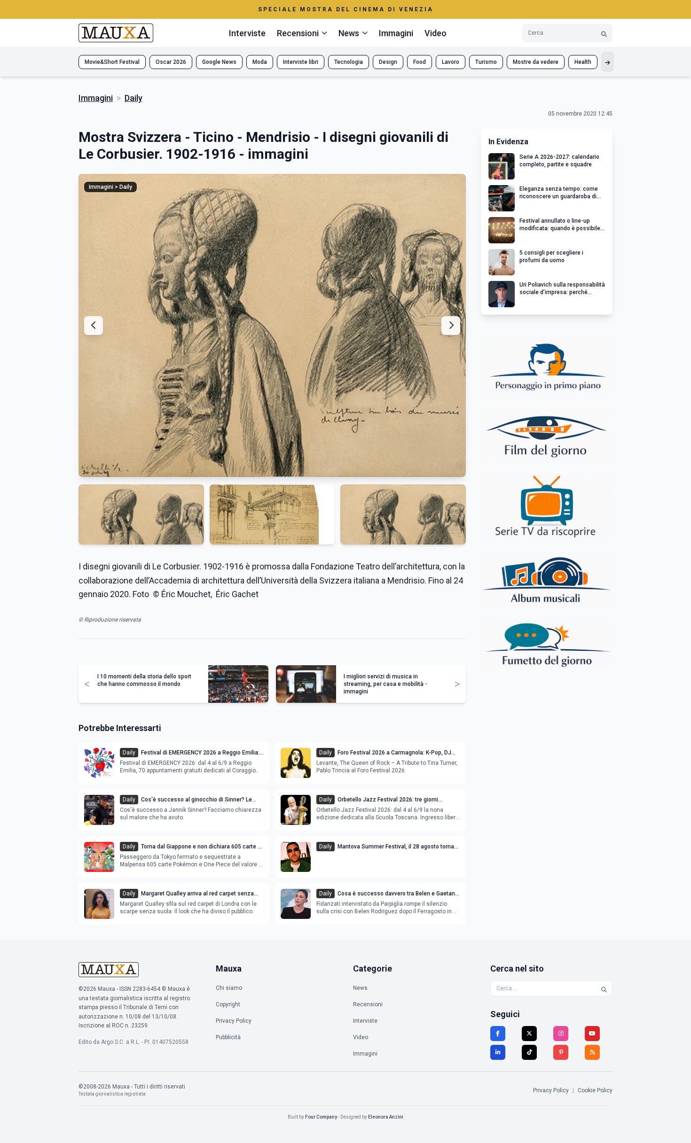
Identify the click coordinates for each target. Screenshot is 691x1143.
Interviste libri (300, 62)
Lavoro (450, 62)
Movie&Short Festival (112, 62)
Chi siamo (229, 988)
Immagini (396, 33)
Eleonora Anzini (385, 1117)
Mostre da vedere (535, 62)
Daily (133, 98)
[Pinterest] (560, 1052)
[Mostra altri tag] (607, 62)
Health (582, 62)
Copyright (228, 1004)
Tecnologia (348, 62)
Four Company (321, 1117)
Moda (259, 62)
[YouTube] (592, 1033)
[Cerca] (604, 33)
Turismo (486, 62)
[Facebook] (497, 1033)
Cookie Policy (595, 1090)
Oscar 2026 (171, 62)
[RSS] (592, 1052)
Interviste (247, 33)
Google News (219, 62)
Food (419, 62)
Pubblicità (228, 1037)
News (360, 988)
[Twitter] (529, 1033)
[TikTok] (529, 1052)
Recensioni (368, 1004)
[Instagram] (560, 1033)
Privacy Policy (233, 1021)
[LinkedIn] (497, 1052)
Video (435, 33)
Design (388, 62)
